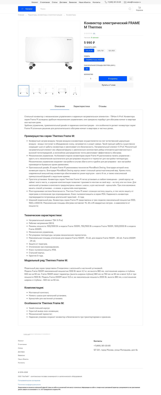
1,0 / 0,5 (111, 51)
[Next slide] (77, 52)
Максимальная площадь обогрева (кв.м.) (99, 65)
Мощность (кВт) (90, 47)
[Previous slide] (21, 52)
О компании (45, 2)
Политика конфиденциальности (29, 385)
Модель (87, 56)
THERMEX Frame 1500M (94, 60)
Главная (21, 15)
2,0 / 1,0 (100, 51)
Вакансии (73, 2)
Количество (88, 74)
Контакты (96, 2)
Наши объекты (84, 2)
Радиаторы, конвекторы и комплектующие (45, 15)
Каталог (35, 2)
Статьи (54, 2)
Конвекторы (71, 15)
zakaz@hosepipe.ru (134, 2)
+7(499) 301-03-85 (114, 2)
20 (87, 69)
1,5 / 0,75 (89, 51)
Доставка (63, 2)
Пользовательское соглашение (29, 380)
